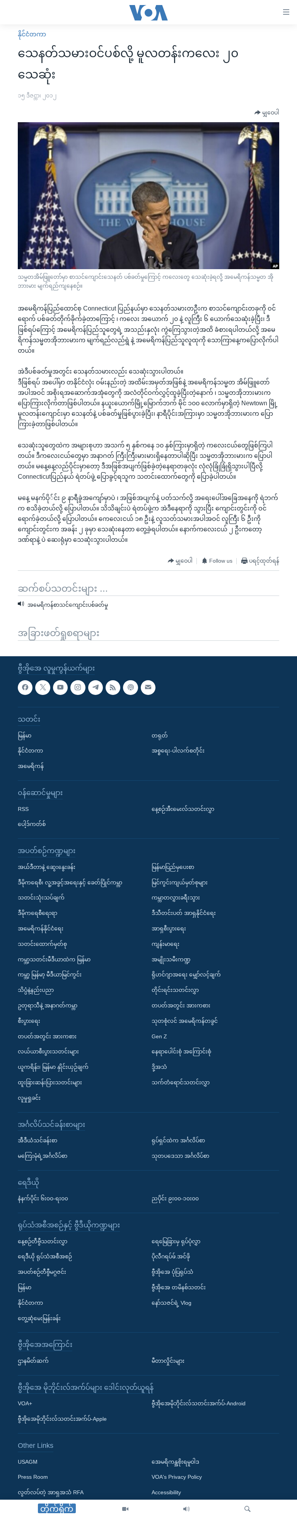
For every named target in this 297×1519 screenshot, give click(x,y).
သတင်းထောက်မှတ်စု (42, 944)
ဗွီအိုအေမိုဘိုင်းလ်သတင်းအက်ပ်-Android (199, 1404)
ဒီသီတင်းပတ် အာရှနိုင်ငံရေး (184, 913)
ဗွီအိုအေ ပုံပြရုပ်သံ (172, 1272)
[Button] (266, 112)
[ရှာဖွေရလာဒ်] (247, 1509)
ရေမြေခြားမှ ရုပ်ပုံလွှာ (176, 1241)
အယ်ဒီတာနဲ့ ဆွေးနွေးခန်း (46, 867)
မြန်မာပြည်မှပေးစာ (173, 867)
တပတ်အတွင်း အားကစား (47, 1036)
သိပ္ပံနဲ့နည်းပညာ (36, 990)
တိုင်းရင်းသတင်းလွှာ (175, 990)
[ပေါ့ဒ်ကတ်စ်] (130, 687)
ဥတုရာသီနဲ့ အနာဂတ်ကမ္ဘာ (47, 1005)
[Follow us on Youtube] (60, 687)
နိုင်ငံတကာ (32, 34)
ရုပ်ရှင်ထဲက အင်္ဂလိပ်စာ (178, 1140)
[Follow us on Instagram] (77, 687)
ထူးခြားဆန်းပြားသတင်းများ (50, 1082)
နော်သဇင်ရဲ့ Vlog (171, 1303)
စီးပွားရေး (29, 1021)
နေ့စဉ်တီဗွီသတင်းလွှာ (42, 1241)
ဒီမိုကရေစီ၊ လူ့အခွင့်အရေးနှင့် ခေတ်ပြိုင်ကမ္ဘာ (70, 882)
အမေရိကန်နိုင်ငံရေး (40, 928)
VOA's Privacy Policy (177, 1477)
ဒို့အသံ (159, 1067)
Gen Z (159, 1036)
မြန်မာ (24, 735)
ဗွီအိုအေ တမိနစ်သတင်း (179, 1287)
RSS (23, 809)
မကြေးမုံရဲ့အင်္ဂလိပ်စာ (42, 1156)
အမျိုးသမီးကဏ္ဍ (171, 959)
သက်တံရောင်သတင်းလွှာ (181, 1082)
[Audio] (186, 1509)
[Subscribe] (148, 687)
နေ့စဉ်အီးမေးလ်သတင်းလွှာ (183, 809)
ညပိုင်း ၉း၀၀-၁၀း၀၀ (175, 1198)
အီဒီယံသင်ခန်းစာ (37, 1140)
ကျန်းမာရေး (165, 944)
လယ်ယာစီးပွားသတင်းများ (48, 1051)
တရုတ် (160, 735)
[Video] (125, 1509)
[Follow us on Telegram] (95, 687)
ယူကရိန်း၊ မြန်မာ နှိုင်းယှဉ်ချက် (53, 1067)
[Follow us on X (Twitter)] (42, 687)
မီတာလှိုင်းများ (168, 1361)
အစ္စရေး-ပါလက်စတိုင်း (178, 751)
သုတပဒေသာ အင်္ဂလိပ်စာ (180, 1156)
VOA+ (25, 1404)
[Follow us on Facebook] (25, 687)
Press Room (33, 1477)
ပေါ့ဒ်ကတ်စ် (32, 824)
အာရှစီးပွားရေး (169, 928)
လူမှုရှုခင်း (29, 1098)
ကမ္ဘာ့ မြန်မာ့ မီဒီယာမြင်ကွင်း (50, 975)
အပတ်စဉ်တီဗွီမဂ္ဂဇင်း (42, 1272)
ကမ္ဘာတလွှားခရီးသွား (176, 898)
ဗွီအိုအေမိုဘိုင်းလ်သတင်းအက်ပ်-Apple (62, 1419)
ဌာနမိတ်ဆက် (33, 1361)
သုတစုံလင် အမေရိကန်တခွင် (185, 1021)
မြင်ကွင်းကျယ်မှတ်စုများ (180, 882)
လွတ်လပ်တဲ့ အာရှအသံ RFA (51, 1492)
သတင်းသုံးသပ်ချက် (41, 898)
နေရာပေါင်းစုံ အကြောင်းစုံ (181, 1051)
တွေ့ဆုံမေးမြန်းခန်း (39, 1318)
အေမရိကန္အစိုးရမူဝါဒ (175, 1462)
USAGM (28, 1462)
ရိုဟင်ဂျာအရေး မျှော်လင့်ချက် (186, 975)
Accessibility (166, 1492)
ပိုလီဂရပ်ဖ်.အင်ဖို (171, 1257)
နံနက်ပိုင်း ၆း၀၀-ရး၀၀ (43, 1198)
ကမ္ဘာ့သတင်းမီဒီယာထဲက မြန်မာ (54, 959)
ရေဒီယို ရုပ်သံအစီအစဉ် (45, 1257)
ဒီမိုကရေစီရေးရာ (37, 913)
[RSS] (113, 687)
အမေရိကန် (31, 766)
